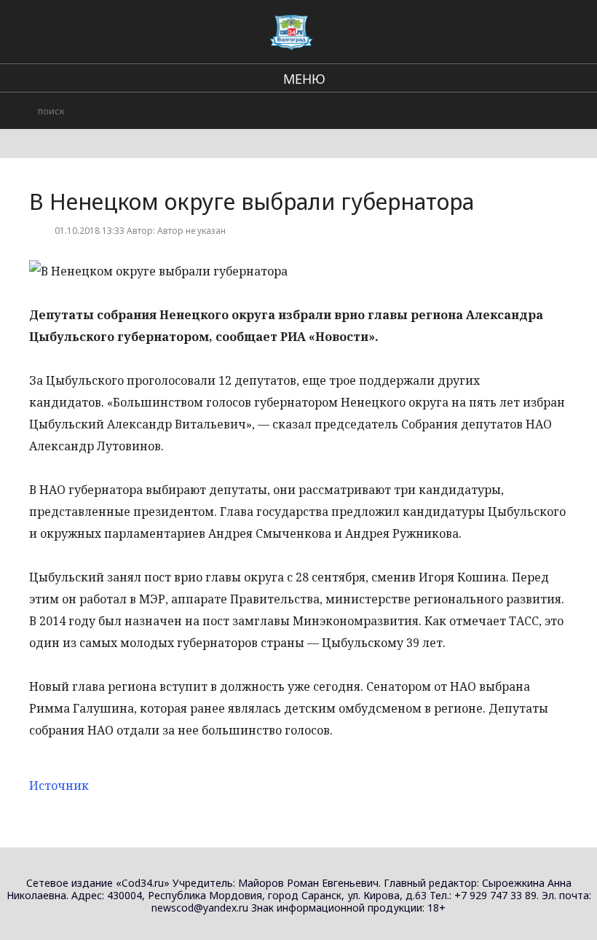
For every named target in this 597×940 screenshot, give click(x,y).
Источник (59, 786)
